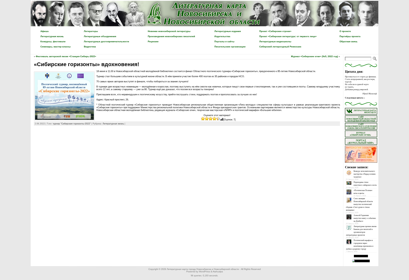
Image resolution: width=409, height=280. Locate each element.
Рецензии (153, 41)
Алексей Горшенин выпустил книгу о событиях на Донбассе (365, 218)
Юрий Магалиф (370, 93)
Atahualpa (218, 271)
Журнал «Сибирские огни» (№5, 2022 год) (314, 56)
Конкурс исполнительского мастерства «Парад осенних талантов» (365, 174)
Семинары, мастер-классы (55, 46)
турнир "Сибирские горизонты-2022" (72, 123)
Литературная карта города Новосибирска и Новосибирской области (203, 269)
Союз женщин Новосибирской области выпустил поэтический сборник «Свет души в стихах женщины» (359, 204)
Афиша (44, 31)
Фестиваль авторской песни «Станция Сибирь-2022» (66, 56)
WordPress (204, 271)
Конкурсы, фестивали (53, 41)
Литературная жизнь (52, 36)
